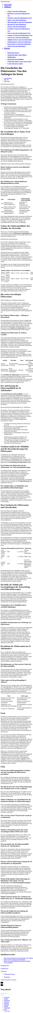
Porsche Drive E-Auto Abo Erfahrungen (19, 44)
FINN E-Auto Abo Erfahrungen (16, 26)
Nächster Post (4, 968)
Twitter (6, 999)
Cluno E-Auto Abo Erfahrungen (16, 11)
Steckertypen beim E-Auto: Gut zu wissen (19, 61)
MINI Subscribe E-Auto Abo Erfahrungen (19, 22)
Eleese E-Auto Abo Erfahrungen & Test (18, 33)
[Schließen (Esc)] (1, 993)
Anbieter (7, 7)
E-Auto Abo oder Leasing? (15, 63)
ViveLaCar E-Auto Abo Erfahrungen (18, 37)
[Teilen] (3, 993)
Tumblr (6, 1006)
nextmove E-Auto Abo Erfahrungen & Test (19, 35)
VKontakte (7, 1008)
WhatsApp (7, 1000)
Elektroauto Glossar (13, 52)
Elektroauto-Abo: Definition (15, 59)
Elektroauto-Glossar (9, 974)
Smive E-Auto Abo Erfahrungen (16, 20)
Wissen (7, 48)
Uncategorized (8, 78)
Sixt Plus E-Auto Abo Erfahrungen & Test (19, 18)
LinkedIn (6, 1005)
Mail (5, 1009)
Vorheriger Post (5, 965)
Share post (7, 81)
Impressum (7, 977)
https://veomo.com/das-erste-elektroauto (14, 959)
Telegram (6, 1002)
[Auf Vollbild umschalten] (4, 993)
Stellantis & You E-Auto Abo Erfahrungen (19, 39)
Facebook (6, 997)
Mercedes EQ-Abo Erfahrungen (16, 24)
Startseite (8, 5)
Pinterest (6, 1003)
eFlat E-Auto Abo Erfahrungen (16, 46)
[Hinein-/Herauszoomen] (6, 993)
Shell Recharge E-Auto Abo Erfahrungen (19, 42)
